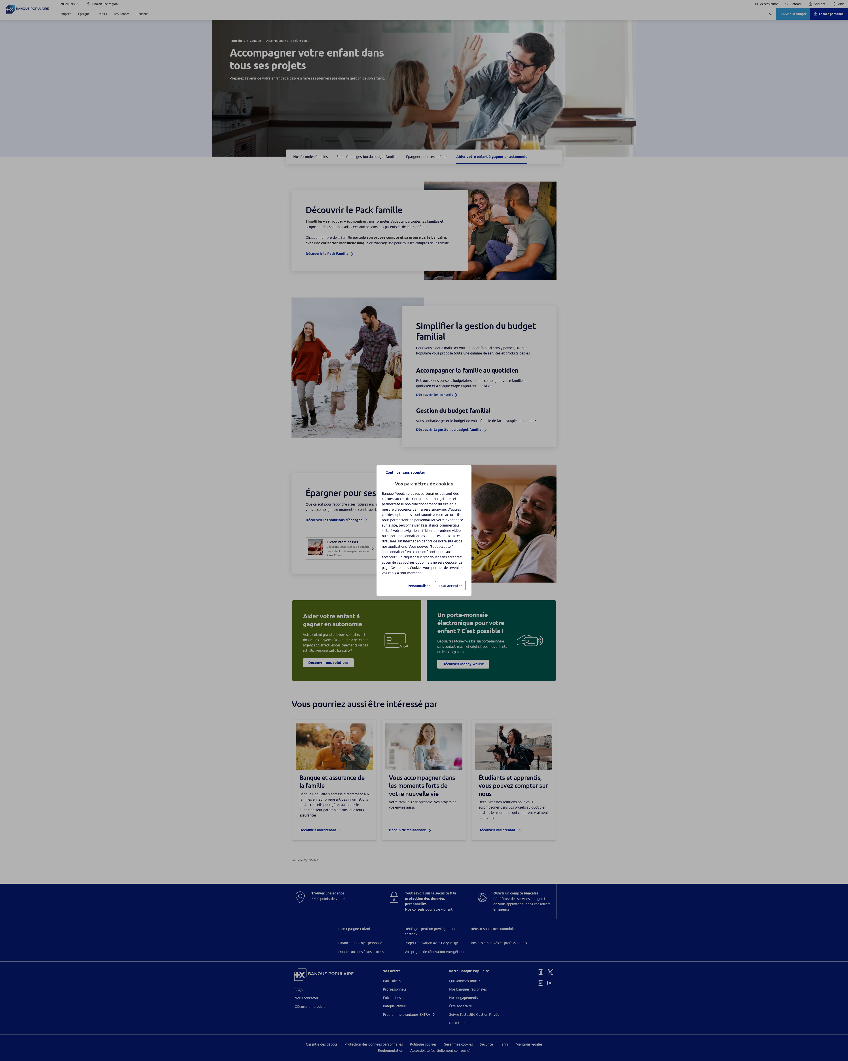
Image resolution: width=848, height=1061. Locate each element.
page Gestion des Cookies (402, 568)
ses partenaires (427, 493)
